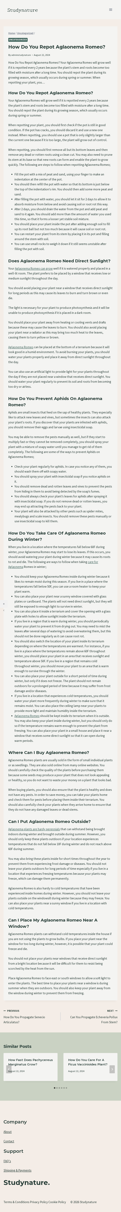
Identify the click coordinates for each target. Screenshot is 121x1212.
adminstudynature (21, 55)
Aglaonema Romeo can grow (34, 268)
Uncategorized (18, 39)
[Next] (112, 1069)
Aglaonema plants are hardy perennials (34, 829)
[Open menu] (111, 9)
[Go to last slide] (9, 1069)
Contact (9, 1141)
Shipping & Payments (17, 1170)
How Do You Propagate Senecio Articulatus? (24, 1016)
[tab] (54, 1088)
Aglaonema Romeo (20, 347)
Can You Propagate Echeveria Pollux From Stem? (93, 1016)
